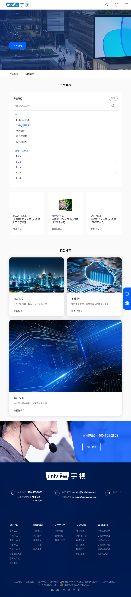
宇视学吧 (37, 549)
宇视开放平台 (104, 544)
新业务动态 (103, 553)
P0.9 (18, 156)
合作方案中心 (104, 540)
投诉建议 (80, 544)
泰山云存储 (14, 558)
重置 (113, 98)
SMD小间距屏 (23, 125)
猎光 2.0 (13, 530)
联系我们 (80, 549)
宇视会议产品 (104, 549)
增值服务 (37, 540)
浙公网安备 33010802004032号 (77, 584)
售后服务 (37, 535)
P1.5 (18, 167)
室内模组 (20, 130)
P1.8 (18, 177)
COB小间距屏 (23, 119)
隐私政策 (54, 581)
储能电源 (13, 562)
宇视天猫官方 (104, 530)
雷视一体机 (14, 540)
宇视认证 (37, 544)
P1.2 (18, 161)
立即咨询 (18, 45)
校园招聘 (59, 535)
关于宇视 (80, 530)
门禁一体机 (14, 549)
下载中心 (37, 530)
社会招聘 (59, 530)
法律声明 (42, 581)
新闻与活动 (81, 535)
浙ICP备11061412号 (48, 584)
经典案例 (80, 540)
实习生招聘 (60, 540)
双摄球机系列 (15, 553)
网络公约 (117, 491)
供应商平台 (81, 553)
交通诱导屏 (21, 141)
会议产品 (13, 535)
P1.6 (18, 172)
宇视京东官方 (104, 535)
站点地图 (18, 581)
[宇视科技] (17, 5)
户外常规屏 (21, 136)
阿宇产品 (13, 544)
